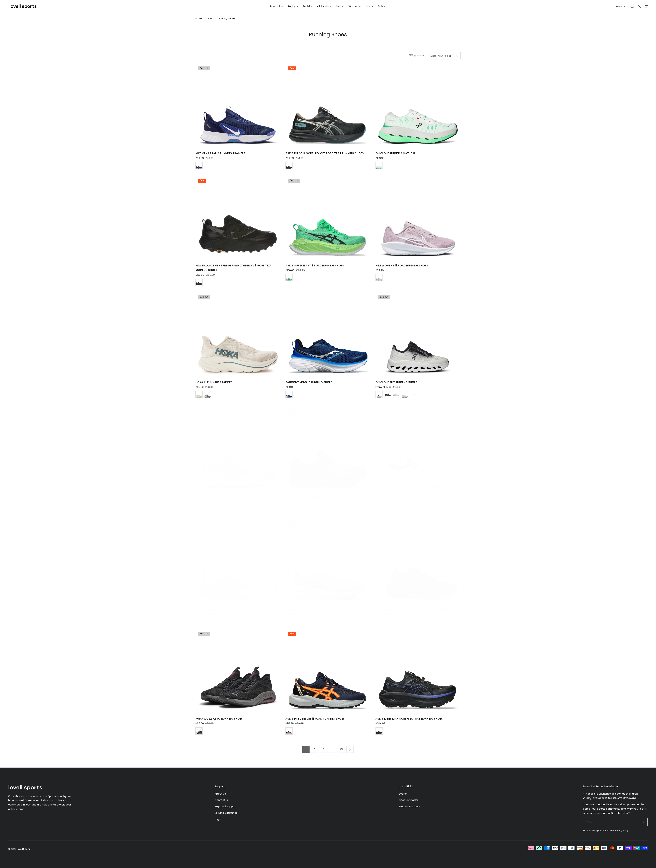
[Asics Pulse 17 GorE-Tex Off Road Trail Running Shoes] (328, 106)
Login (218, 819)
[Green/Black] (289, 277)
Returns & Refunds (226, 813)
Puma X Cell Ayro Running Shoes (219, 718)
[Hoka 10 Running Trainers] (238, 334)
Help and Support (225, 806)
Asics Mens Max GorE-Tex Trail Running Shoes (409, 718)
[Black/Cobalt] (379, 731)
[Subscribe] (644, 822)
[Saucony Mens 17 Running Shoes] (328, 334)
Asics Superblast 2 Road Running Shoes (314, 265)
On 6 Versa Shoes (388, 497)
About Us (220, 793)
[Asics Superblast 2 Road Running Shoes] (328, 218)
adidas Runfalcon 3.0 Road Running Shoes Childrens (414, 609)
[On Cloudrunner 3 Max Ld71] (418, 106)
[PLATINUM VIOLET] (379, 277)
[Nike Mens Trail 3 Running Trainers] (238, 106)
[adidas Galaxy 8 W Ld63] (238, 562)
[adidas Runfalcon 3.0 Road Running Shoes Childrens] (418, 562)
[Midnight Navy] (199, 165)
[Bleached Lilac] (289, 622)
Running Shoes (227, 18)
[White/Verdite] (379, 165)
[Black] (199, 282)
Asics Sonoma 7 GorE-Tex (304, 497)
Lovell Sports (23, 849)
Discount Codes (409, 800)
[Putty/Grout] (199, 394)
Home (198, 18)
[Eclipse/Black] (387, 394)
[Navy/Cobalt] (289, 394)
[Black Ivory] (379, 394)
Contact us (222, 800)
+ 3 (413, 394)
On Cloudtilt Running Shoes (396, 382)
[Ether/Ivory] (404, 394)
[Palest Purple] (199, 509)
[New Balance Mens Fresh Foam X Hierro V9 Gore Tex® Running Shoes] (238, 218)
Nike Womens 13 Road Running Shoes (401, 265)
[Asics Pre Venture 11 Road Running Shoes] (328, 671)
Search (403, 793)
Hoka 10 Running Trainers (214, 382)
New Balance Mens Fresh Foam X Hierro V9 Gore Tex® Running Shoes (233, 268)
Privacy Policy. (622, 830)
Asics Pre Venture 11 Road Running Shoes (315, 718)
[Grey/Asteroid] (207, 394)
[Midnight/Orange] (289, 731)
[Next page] (350, 749)
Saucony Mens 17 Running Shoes (308, 382)
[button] (646, 6)
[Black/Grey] (289, 509)
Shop (210, 18)
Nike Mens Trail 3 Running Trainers (220, 153)
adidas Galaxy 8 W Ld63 (212, 609)
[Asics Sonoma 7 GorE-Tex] (328, 450)
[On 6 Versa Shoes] (418, 450)
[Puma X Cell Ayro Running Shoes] (238, 671)
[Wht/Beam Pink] (199, 622)
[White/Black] (379, 509)
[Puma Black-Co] (199, 731)
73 (341, 749)
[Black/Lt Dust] (289, 165)
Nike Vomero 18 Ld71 (209, 497)
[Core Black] (379, 622)
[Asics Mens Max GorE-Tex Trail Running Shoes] (418, 671)
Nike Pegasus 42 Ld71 (300, 609)
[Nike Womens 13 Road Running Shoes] (418, 218)
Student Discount (409, 806)
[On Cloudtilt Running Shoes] (418, 334)
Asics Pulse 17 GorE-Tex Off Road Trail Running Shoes (324, 153)
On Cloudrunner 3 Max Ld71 (395, 153)
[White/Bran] (396, 394)
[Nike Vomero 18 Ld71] (238, 450)
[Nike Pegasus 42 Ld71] (328, 562)
